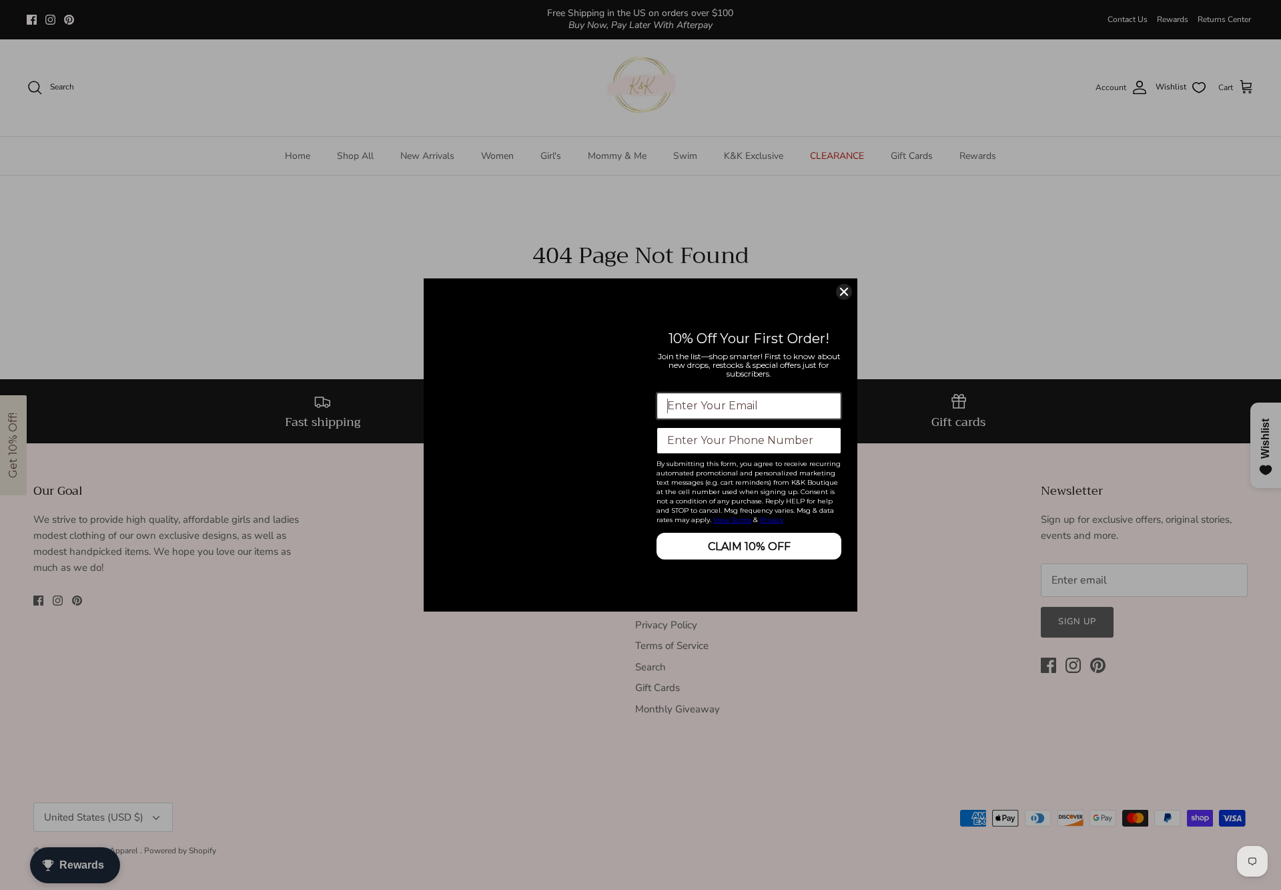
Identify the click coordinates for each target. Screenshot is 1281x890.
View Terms (732, 519)
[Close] (844, 292)
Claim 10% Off (749, 546)
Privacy (771, 519)
